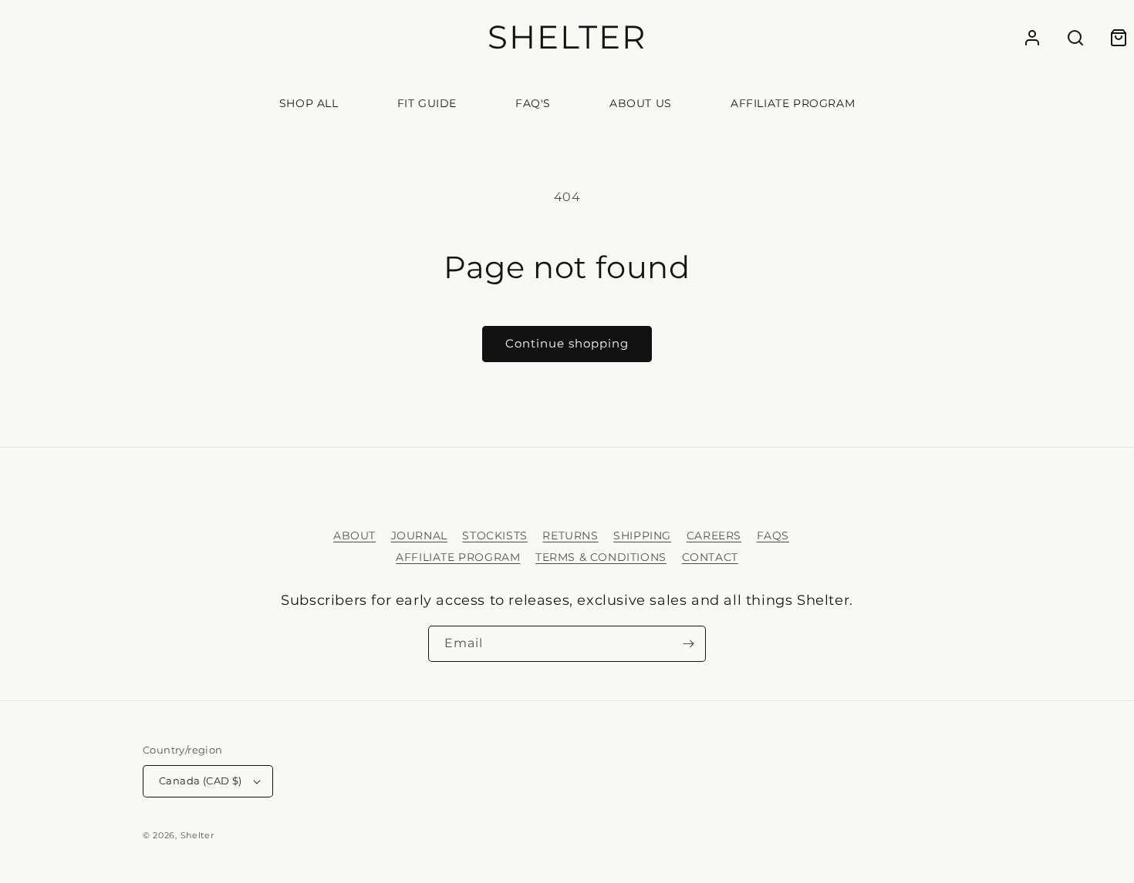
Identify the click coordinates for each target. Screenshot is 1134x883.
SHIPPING (642, 535)
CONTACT (710, 557)
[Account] (1032, 37)
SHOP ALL (309, 103)
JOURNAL (419, 535)
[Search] (1075, 37)
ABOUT (354, 535)
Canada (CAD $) (200, 780)
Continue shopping (567, 343)
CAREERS (714, 535)
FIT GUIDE (427, 103)
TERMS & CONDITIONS (601, 557)
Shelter (197, 835)
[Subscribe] (688, 644)
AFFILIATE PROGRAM (793, 103)
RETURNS (570, 535)
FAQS (773, 535)
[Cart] (1118, 37)
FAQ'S (533, 103)
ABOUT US (640, 103)
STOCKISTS (494, 535)
